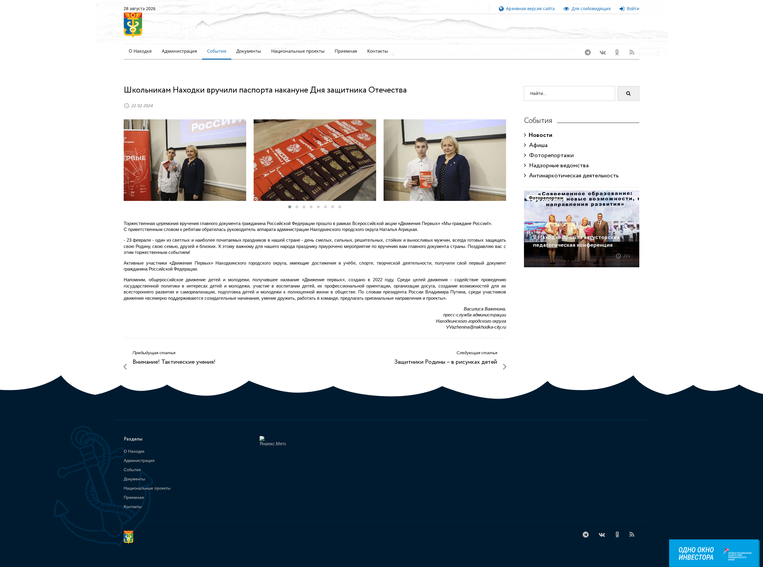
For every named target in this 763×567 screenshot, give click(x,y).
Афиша (537, 145)
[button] (289, 207)
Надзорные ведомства (557, 165)
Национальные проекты (298, 51)
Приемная (346, 51)
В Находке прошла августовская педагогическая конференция (576, 241)
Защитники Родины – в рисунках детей (445, 362)
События (216, 51)
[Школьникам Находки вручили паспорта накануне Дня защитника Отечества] (185, 160)
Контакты (377, 51)
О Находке (140, 51)
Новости (539, 135)
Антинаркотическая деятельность (572, 175)
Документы (248, 51)
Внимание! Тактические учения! (174, 362)
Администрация (179, 51)
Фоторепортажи (550, 155)
